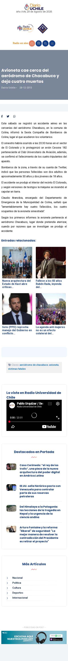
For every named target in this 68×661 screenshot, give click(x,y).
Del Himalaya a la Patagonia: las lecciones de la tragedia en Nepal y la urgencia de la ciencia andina (40, 512)
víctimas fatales (17, 369)
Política (16, 582)
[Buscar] (45, 43)
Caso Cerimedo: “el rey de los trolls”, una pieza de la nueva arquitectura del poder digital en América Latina (40, 470)
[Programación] (39, 43)
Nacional (17, 577)
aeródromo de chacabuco (34, 365)
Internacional (20, 597)
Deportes (17, 592)
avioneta (54, 365)
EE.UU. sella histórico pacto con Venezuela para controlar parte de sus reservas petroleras (40, 491)
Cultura (16, 587)
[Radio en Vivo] (32, 43)
